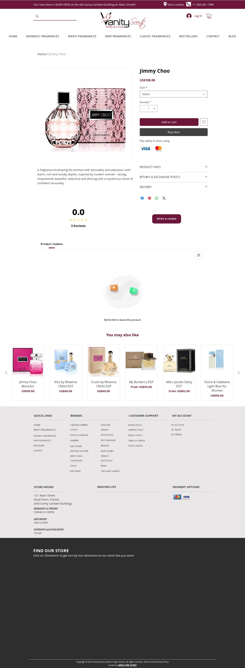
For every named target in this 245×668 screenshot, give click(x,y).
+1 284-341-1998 (203, 4)
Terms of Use (150, 662)
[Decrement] (142, 108)
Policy (166, 662)
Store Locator (175, 4)
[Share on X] (164, 198)
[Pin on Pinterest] (149, 198)
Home (41, 54)
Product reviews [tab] (52, 244)
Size (143, 87)
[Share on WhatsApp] (156, 198)
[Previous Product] (6, 372)
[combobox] (174, 94)
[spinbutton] (148, 108)
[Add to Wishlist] (204, 122)
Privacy (159, 662)
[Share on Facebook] (142, 198)
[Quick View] (28, 361)
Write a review (166, 219)
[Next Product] (239, 372)
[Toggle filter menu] (198, 255)
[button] (209, 16)
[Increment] (154, 108)
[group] (122, 372)
